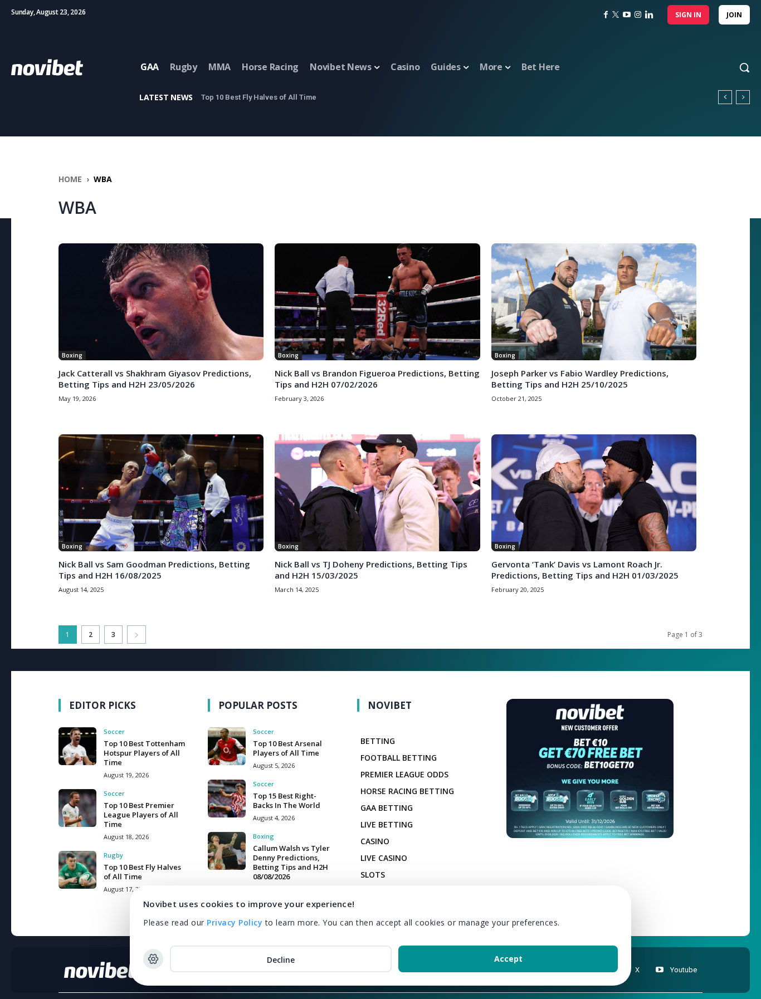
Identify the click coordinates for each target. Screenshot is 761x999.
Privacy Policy (234, 922)
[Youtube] (659, 970)
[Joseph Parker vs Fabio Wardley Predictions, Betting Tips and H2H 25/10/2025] (593, 301)
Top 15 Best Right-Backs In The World (286, 800)
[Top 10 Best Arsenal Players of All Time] (227, 746)
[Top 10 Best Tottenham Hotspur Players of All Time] (77, 746)
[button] (734, 67)
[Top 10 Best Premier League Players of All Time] (77, 808)
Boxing (72, 355)
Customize (153, 959)
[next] (743, 97)
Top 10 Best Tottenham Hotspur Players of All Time (144, 752)
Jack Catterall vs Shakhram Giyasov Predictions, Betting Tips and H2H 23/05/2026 (154, 379)
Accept (508, 958)
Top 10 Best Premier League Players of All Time (141, 814)
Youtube (683, 970)
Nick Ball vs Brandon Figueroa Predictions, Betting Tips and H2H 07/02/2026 (377, 379)
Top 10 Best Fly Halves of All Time (142, 872)
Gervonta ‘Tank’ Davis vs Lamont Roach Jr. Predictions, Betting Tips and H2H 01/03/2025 (585, 570)
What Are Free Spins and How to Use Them (276, 97)
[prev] (725, 97)
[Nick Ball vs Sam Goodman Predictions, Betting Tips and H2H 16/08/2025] (161, 492)
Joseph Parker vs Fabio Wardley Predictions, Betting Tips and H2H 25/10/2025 (580, 379)
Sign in (688, 14)
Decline (281, 959)
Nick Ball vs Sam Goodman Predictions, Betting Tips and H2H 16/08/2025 (154, 570)
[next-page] (136, 634)
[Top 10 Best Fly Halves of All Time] (77, 870)
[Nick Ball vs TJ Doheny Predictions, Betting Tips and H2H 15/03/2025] (377, 492)
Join (734, 14)
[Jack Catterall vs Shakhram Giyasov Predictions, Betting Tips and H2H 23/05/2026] (161, 301)
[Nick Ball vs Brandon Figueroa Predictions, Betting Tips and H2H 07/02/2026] (377, 301)
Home (70, 179)
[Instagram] (638, 15)
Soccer (114, 731)
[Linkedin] (649, 15)
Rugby (113, 855)
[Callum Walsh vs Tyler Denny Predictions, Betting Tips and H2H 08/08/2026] (227, 851)
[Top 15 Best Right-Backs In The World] (227, 798)
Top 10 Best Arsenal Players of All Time (287, 748)
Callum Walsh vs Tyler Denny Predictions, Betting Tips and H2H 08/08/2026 (291, 862)
